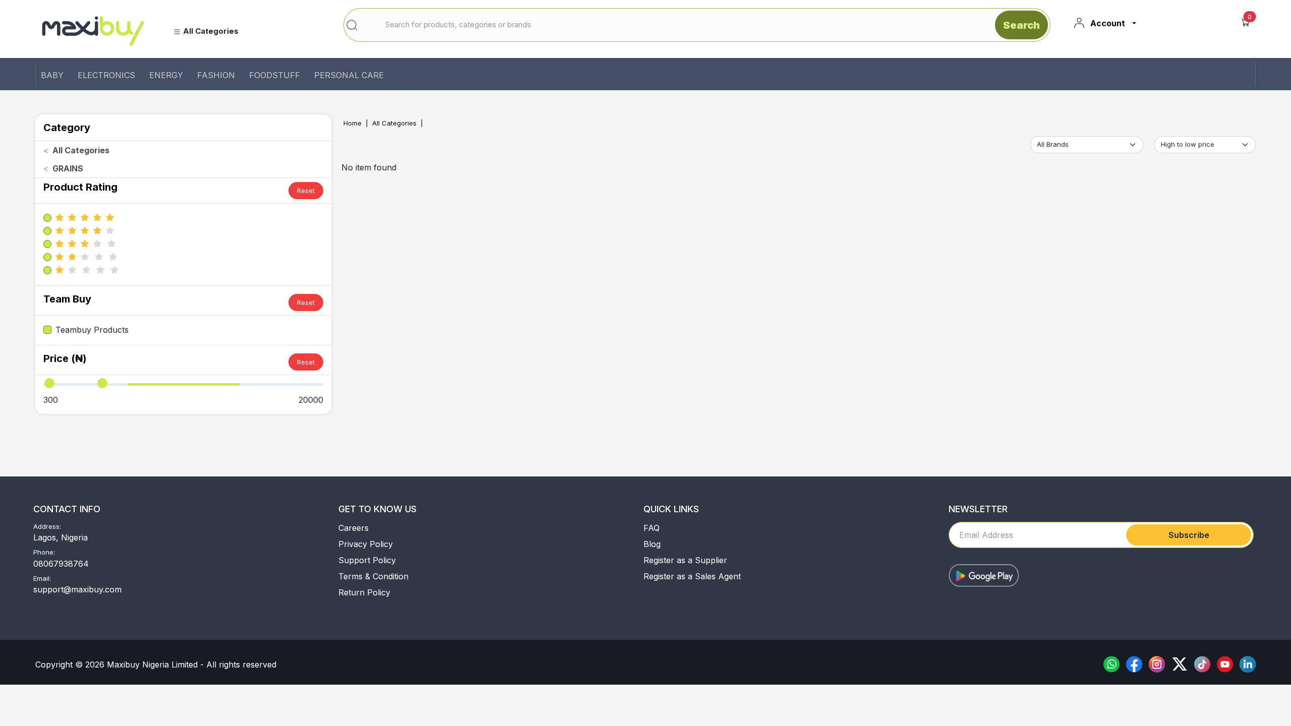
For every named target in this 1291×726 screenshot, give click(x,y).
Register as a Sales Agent (692, 576)
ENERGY (166, 75)
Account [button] (1107, 23)
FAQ (651, 528)
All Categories (394, 123)
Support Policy (367, 560)
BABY (52, 75)
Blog (652, 544)
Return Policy (364, 592)
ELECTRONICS (106, 75)
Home (352, 123)
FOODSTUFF (274, 75)
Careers (353, 528)
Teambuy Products (92, 330)
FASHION (216, 75)
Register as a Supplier (685, 560)
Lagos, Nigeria (60, 537)
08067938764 (61, 564)
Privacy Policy (365, 544)
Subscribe (1188, 535)
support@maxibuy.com (77, 589)
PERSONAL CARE (349, 75)
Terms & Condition (373, 576)
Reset (306, 191)
